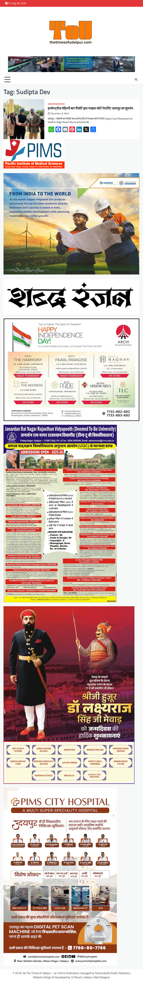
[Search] (136, 79)
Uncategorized (56, 104)
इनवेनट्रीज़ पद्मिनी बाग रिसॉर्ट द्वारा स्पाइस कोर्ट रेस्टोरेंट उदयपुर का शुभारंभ (90, 108)
